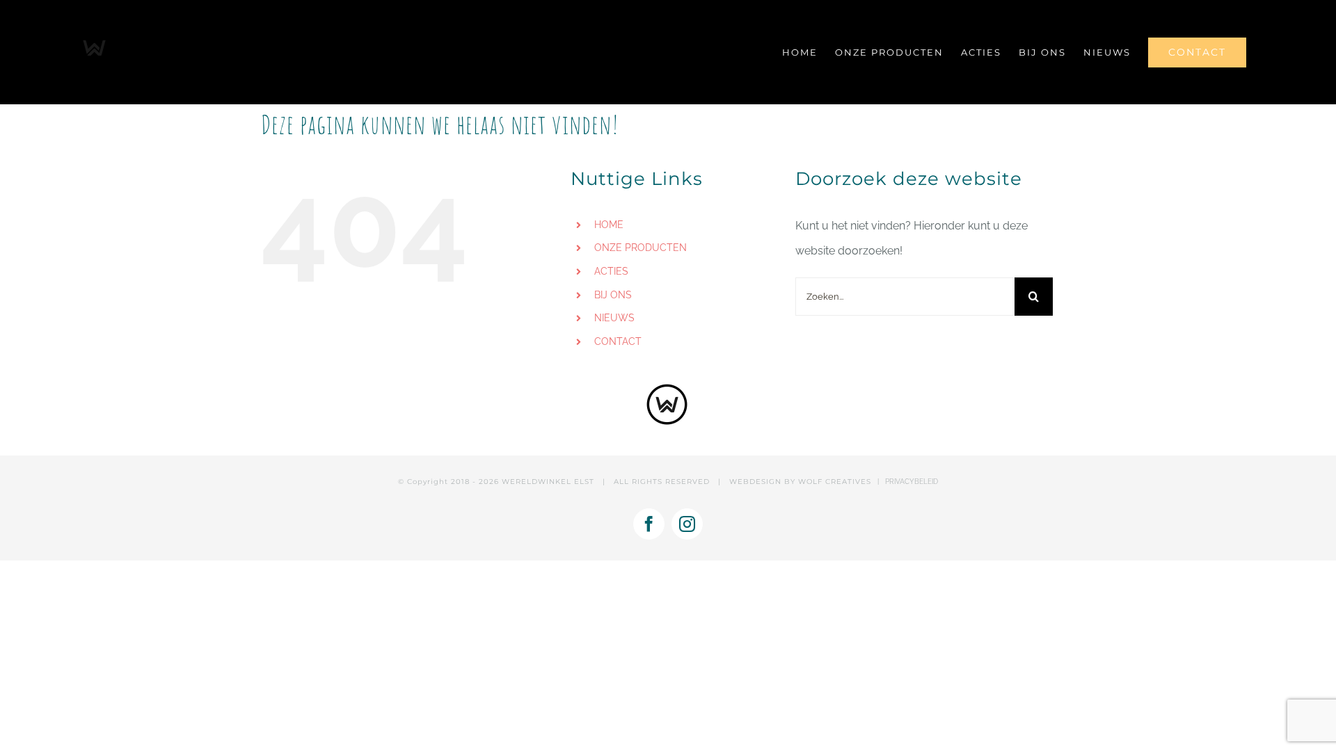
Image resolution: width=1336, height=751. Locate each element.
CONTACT (618, 341)
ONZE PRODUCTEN (640, 247)
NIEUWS (614, 317)
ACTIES (611, 271)
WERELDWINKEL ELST (548, 481)
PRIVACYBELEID (911, 481)
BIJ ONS (613, 294)
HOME (608, 224)
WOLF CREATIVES (834, 481)
